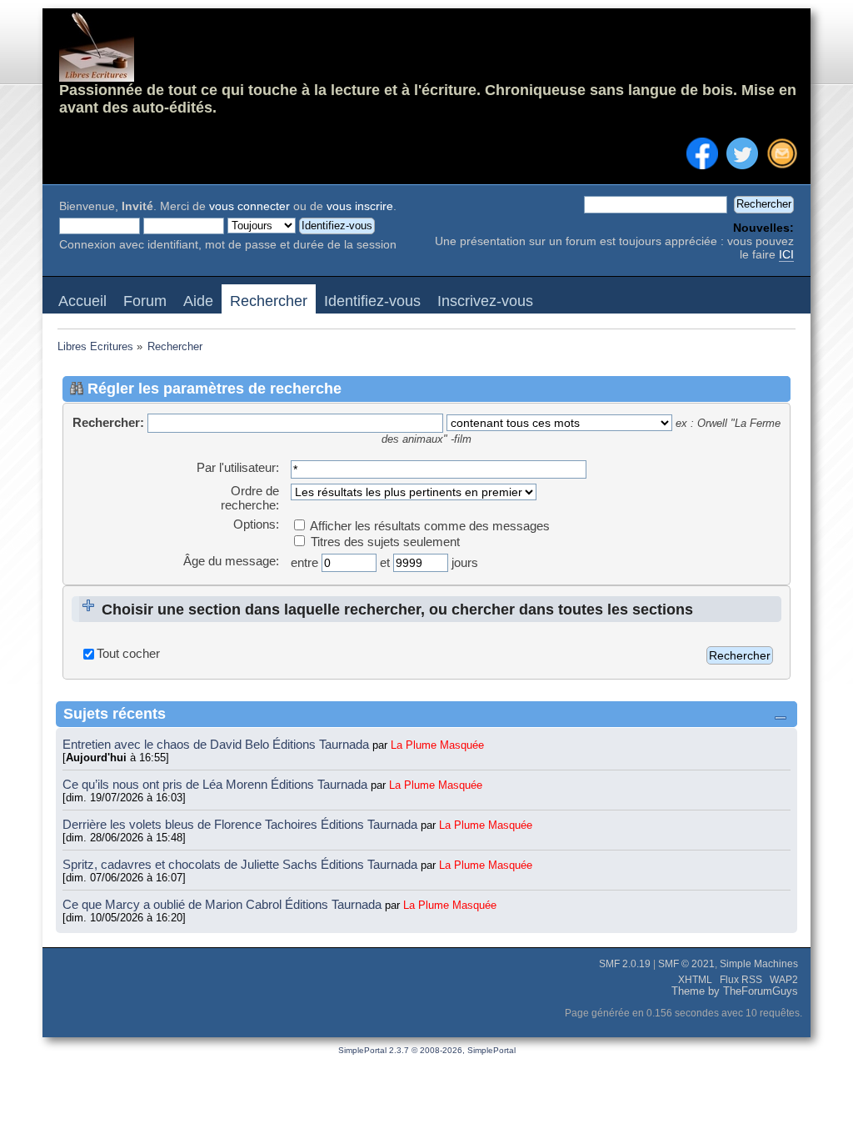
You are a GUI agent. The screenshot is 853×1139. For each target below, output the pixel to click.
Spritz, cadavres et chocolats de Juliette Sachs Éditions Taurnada (241, 864)
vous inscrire (360, 206)
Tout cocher (128, 653)
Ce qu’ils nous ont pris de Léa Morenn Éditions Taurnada (216, 784)
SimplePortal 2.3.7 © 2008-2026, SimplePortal (427, 1050)
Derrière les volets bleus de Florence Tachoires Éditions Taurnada (241, 824)
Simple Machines (759, 964)
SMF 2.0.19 (625, 964)
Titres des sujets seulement (383, 541)
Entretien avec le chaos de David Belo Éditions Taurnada (217, 744)
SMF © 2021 (686, 964)
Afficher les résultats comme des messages (428, 526)
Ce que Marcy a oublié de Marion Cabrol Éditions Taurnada (223, 904)
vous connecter (249, 206)
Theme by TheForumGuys (734, 991)
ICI (786, 254)
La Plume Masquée (437, 745)
